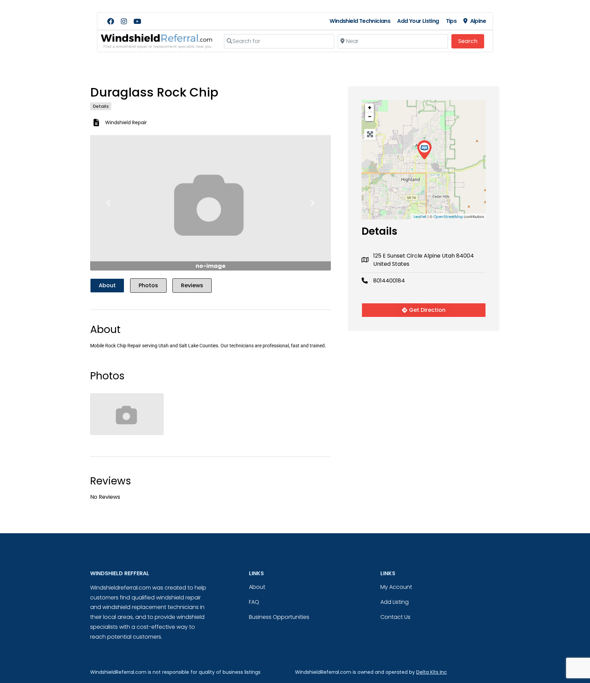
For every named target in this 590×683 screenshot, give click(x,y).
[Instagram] (124, 21)
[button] (108, 203)
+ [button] (369, 107)
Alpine (478, 21)
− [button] (369, 116)
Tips (451, 21)
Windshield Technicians (359, 21)
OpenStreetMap (448, 216)
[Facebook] (110, 21)
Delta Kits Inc (431, 672)
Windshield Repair (126, 122)
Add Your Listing (418, 21)
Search (471, 41)
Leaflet (419, 216)
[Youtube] (137, 21)
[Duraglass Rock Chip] (424, 150)
